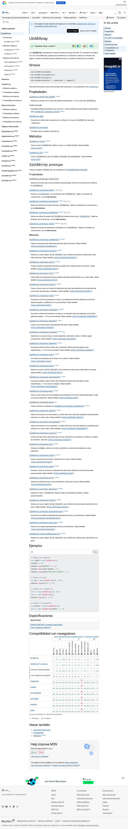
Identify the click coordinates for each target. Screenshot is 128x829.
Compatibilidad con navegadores (112, 49)
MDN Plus (55, 809)
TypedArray (93, 87)
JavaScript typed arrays (41, 730)
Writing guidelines (83, 802)
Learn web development (111, 798)
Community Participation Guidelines (75, 821)
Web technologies (109, 795)
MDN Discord (82, 806)
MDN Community (83, 795)
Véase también (110, 54)
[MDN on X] (10, 806)
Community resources (85, 798)
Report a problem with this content (65, 765)
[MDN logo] (6, 790)
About (53, 795)
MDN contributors (71, 763)
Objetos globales (8, 29)
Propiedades (109, 31)
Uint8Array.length (35, 105)
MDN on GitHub (82, 809)
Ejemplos (108, 41)
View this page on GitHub (40, 765)
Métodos (108, 35)
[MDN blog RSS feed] (17, 806)
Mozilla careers (56, 802)
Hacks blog (106, 813)
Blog (100, 13)
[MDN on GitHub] (3, 806)
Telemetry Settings (44, 821)
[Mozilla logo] (8, 820)
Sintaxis (107, 28)
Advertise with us (57, 806)
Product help (56, 813)
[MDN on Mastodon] (14, 806)
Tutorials (105, 806)
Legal (57, 821)
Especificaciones (111, 45)
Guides (104, 802)
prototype (113, 38)
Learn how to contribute (39, 756)
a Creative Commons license (88, 825)
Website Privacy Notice (25, 821)
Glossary (105, 809)
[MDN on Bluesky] (6, 806)
